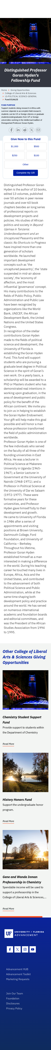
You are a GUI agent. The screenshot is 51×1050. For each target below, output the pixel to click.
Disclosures (13, 1003)
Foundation (12, 998)
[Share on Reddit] (25, 130)
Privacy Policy (14, 1008)
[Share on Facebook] (12, 130)
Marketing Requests (17, 979)
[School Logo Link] (24, 933)
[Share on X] (32, 130)
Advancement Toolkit (18, 974)
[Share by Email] (39, 130)
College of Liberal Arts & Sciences (20, 93)
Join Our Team (14, 993)
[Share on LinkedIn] (18, 130)
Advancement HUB (17, 969)
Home (4, 90)
